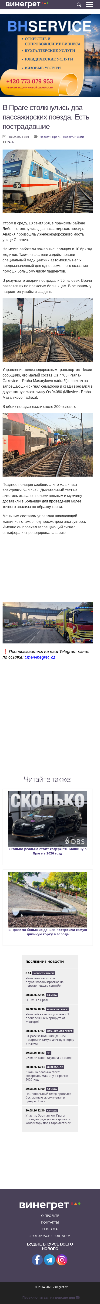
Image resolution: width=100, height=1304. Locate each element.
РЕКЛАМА (50, 1229)
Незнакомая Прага (59, 1031)
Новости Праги (43, 973)
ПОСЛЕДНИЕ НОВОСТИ (45, 961)
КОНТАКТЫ (50, 1222)
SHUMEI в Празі (37, 1000)
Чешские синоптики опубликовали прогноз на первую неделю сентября (44, 982)
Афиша (52, 995)
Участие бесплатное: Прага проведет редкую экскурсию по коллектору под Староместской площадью (48, 1121)
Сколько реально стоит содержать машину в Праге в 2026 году (48, 851)
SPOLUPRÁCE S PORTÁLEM (50, 1236)
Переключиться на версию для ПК (51, 1297)
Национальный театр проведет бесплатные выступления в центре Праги (48, 1097)
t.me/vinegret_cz (40, 657)
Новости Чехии (73, 137)
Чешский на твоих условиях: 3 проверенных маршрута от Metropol (47, 1018)
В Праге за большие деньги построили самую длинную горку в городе (47, 931)
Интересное (55, 1067)
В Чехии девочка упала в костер (49, 1058)
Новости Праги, (51, 137)
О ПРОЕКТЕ (50, 1215)
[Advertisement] (50, 718)
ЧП (48, 1052)
